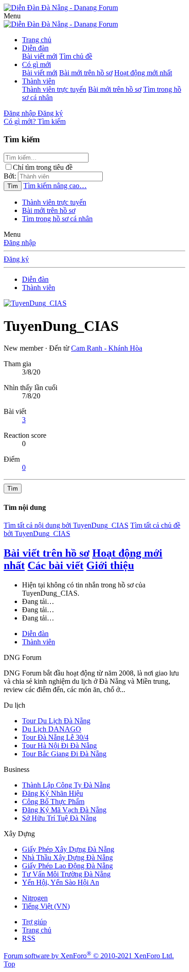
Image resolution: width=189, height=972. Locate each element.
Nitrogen (35, 898)
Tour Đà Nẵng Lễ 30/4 (55, 737)
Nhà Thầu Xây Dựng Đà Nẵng (67, 857)
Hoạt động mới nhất (143, 73)
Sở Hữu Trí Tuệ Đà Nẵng (59, 818)
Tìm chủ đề (75, 56)
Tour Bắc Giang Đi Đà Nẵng (64, 754)
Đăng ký (16, 259)
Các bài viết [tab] (55, 565)
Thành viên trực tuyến (54, 89)
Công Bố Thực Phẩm (53, 801)
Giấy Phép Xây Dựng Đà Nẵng (68, 849)
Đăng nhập (20, 242)
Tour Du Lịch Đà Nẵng (56, 721)
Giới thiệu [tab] (110, 565)
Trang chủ (36, 40)
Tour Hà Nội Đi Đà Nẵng (59, 745)
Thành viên (38, 81)
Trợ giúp (34, 922)
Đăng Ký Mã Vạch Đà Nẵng (64, 810)
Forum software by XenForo (89, 956)
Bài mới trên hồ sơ (85, 73)
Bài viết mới (39, 56)
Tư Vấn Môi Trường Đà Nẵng (66, 874)
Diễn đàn (35, 48)
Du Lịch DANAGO (51, 729)
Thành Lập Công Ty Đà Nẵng (66, 785)
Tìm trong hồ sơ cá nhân (57, 219)
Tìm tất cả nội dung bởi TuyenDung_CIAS (66, 525)
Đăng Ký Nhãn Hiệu (52, 793)
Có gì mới (36, 64)
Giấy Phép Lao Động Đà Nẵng (67, 866)
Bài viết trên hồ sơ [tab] (46, 553)
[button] (12, 16)
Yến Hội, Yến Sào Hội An (60, 882)
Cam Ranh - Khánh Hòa (106, 348)
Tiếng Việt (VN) (46, 906)
